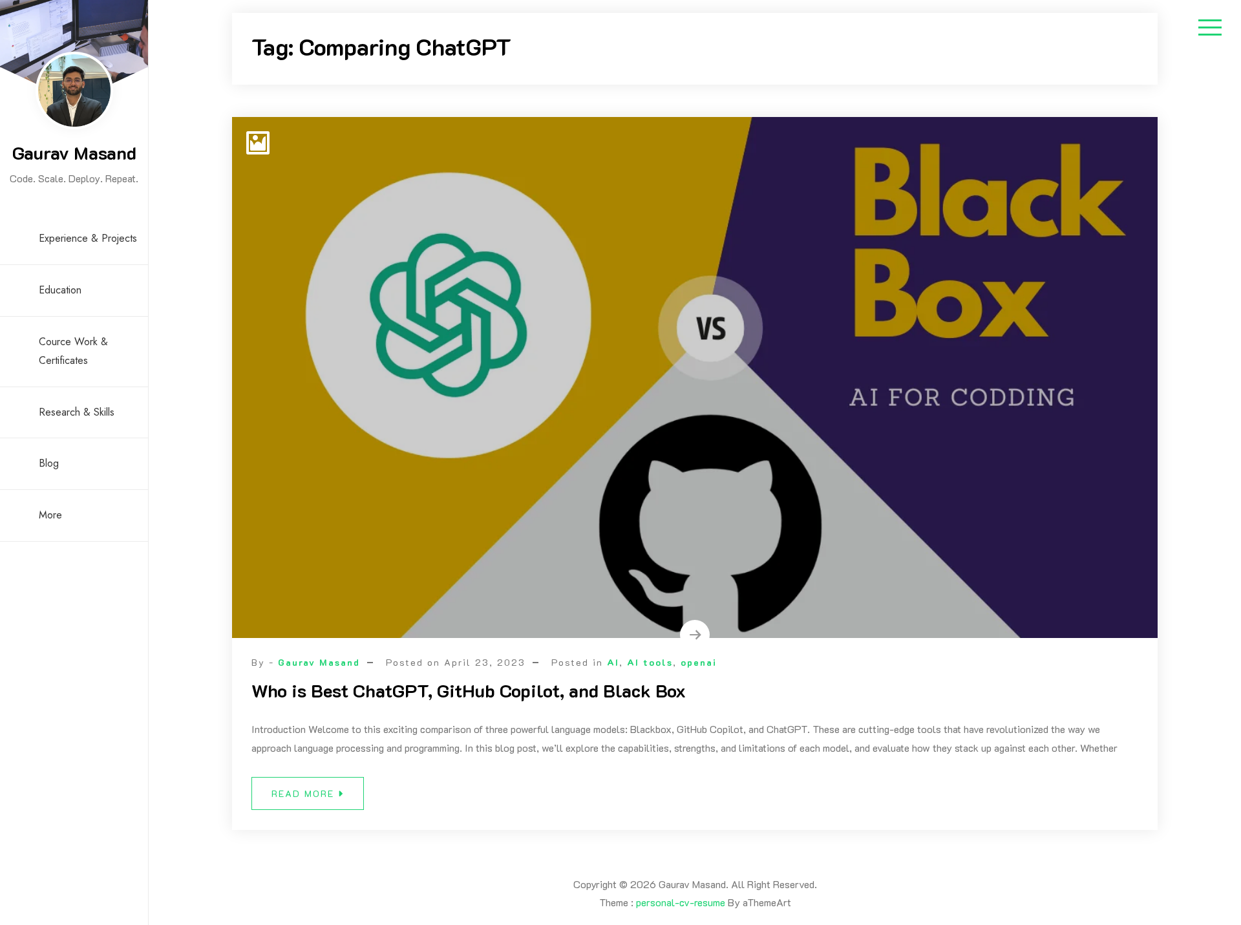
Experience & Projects (88, 238)
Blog (49, 463)
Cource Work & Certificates (73, 351)
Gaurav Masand (74, 152)
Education (60, 289)
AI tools (650, 662)
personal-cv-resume (680, 902)
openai (699, 662)
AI (613, 662)
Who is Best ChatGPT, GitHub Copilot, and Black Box (468, 690)
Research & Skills (76, 412)
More (50, 514)
